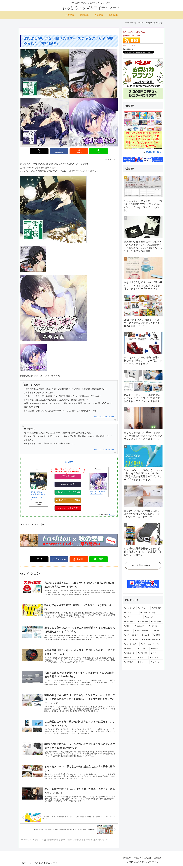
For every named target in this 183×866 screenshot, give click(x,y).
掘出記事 (158, 858)
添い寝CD (69, 462)
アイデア (37, 524)
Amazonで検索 (67, 484)
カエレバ (112, 515)
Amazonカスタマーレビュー (104, 417)
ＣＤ (45, 524)
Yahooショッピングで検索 (68, 492)
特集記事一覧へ (153, 152)
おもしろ (26, 524)
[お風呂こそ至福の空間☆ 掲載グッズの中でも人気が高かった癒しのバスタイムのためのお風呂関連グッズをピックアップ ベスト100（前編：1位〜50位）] (143, 130)
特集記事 (137, 858)
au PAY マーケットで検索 (68, 500)
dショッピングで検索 (68, 508)
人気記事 (148, 858)
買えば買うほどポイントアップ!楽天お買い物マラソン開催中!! (68, 470)
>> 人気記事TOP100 (141, 565)
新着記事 (127, 858)
